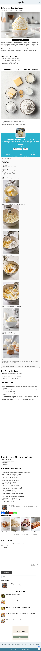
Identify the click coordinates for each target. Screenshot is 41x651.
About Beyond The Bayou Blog (11, 644)
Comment (4, 551)
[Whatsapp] (15, 513)
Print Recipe (26, 40)
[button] (18, 144)
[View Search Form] (39, 2)
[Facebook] (3, 513)
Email (17, 568)
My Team (21, 646)
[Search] (38, 576)
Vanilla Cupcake (7, 459)
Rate (26, 148)
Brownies (5, 464)
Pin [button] (21, 148)
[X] (7, 513)
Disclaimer (14, 646)
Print (16, 148)
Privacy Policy (34, 644)
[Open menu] (2, 2)
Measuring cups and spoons (9, 166)
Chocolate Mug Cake (8, 461)
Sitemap (27, 646)
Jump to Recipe (17, 40)
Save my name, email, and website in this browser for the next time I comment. (35, 566)
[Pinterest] (11, 513)
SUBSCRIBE (20, 637)
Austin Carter (5, 10)
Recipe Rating (4, 545)
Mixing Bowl (6, 162)
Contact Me (25, 644)
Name (3, 568)
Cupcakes (5, 462)
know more (10, 508)
